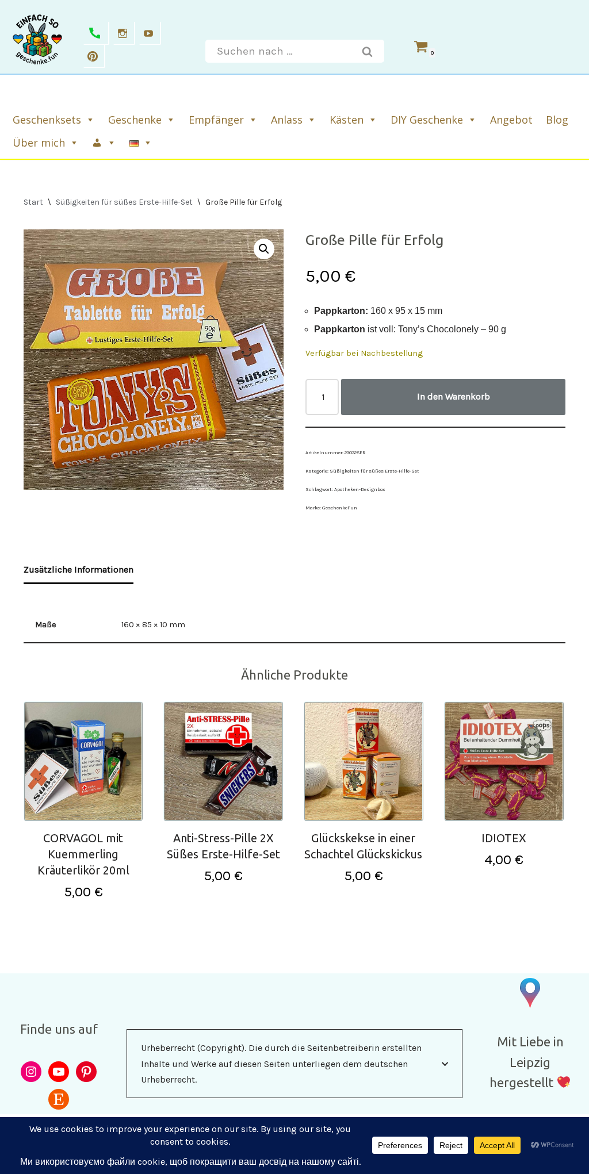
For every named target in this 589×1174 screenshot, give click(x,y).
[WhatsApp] (96, 33)
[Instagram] (124, 33)
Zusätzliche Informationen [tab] (78, 569)
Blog (557, 119)
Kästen (347, 119)
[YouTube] (58, 1071)
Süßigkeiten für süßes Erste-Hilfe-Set (124, 202)
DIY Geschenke (427, 119)
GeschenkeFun (339, 508)
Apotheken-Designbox (359, 489)
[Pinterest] (94, 56)
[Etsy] (58, 1099)
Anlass (287, 119)
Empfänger (216, 119)
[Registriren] (104, 142)
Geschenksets (47, 119)
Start (33, 202)
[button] (264, 249)
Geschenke (135, 119)
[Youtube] (150, 33)
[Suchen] (367, 51)
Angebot (511, 119)
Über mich (39, 142)
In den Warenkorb (453, 396)
